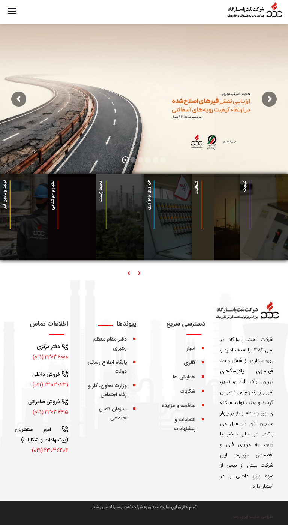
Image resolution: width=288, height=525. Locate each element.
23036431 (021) (50, 385)
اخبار (190, 348)
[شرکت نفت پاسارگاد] (254, 12)
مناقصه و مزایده (178, 405)
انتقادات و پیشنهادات (184, 425)
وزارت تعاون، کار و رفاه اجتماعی (107, 390)
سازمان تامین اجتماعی (113, 414)
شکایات (187, 391)
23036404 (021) (50, 450)
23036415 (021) (50, 412)
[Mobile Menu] (12, 11)
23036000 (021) (50, 357)
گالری (189, 363)
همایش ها (184, 377)
